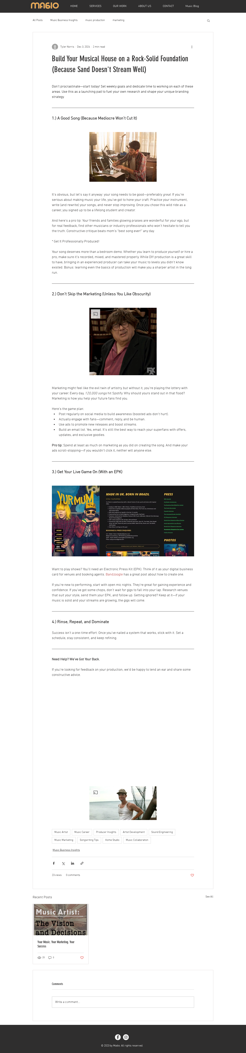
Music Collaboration (137, 840)
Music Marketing (63, 840)
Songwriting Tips (89, 840)
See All (209, 896)
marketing (118, 20)
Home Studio (112, 840)
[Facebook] (118, 1037)
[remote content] (123, 731)
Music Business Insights (64, 20)
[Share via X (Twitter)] (63, 863)
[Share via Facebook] (54, 863)
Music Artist (61, 832)
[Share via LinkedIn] (72, 863)
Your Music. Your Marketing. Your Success (55, 944)
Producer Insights (106, 832)
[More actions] (191, 47)
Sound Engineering (162, 832)
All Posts (38, 20)
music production (95, 20)
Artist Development (134, 832)
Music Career (82, 832)
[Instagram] (126, 1037)
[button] (208, 20)
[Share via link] (82, 863)
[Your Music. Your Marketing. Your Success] (60, 919)
